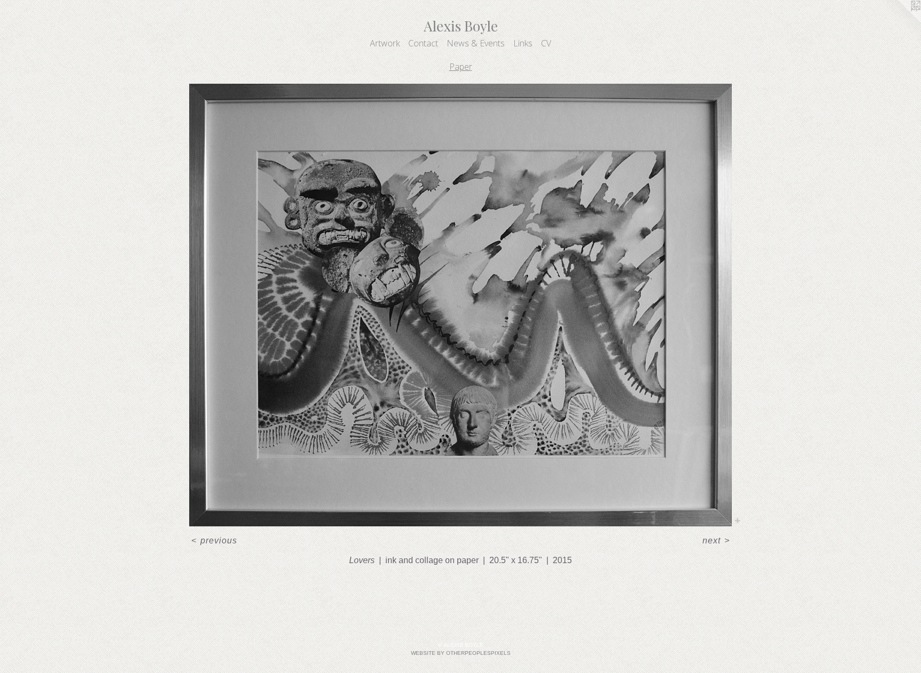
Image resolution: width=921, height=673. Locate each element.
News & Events (476, 43)
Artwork (385, 43)
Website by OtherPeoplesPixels (461, 653)
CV (546, 43)
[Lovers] (460, 305)
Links (522, 43)
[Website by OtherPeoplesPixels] (899, 21)
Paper (460, 67)
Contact (423, 43)
